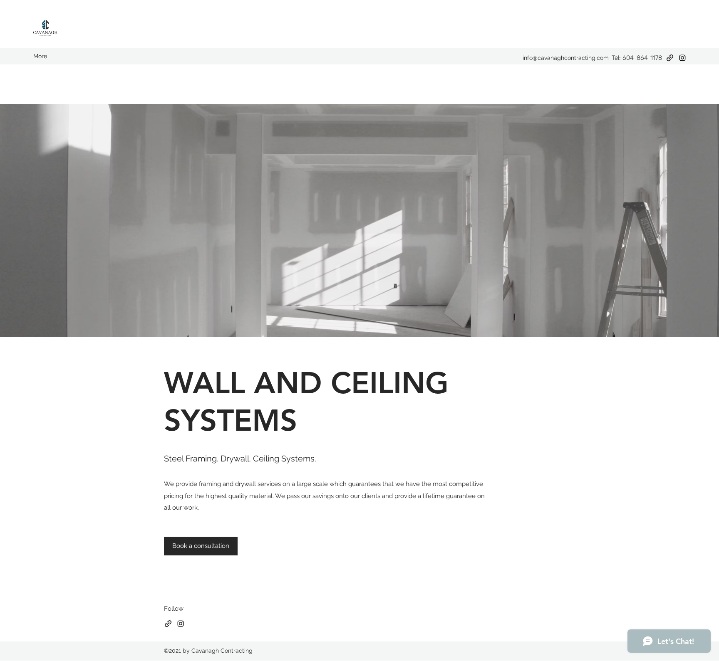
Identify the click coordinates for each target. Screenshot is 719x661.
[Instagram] (682, 58)
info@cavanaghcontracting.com (566, 57)
